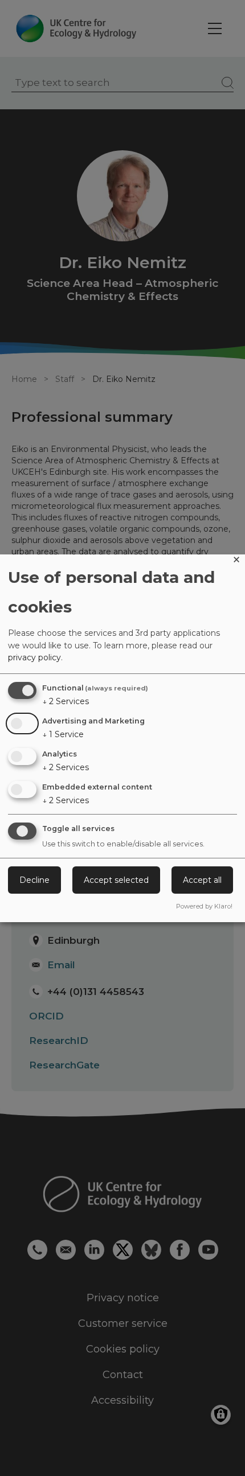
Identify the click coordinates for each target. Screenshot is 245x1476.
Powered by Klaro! (204, 906)
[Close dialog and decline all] (236, 561)
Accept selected (116, 880)
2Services (65, 701)
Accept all (202, 880)
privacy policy (34, 657)
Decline (34, 880)
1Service (63, 734)
